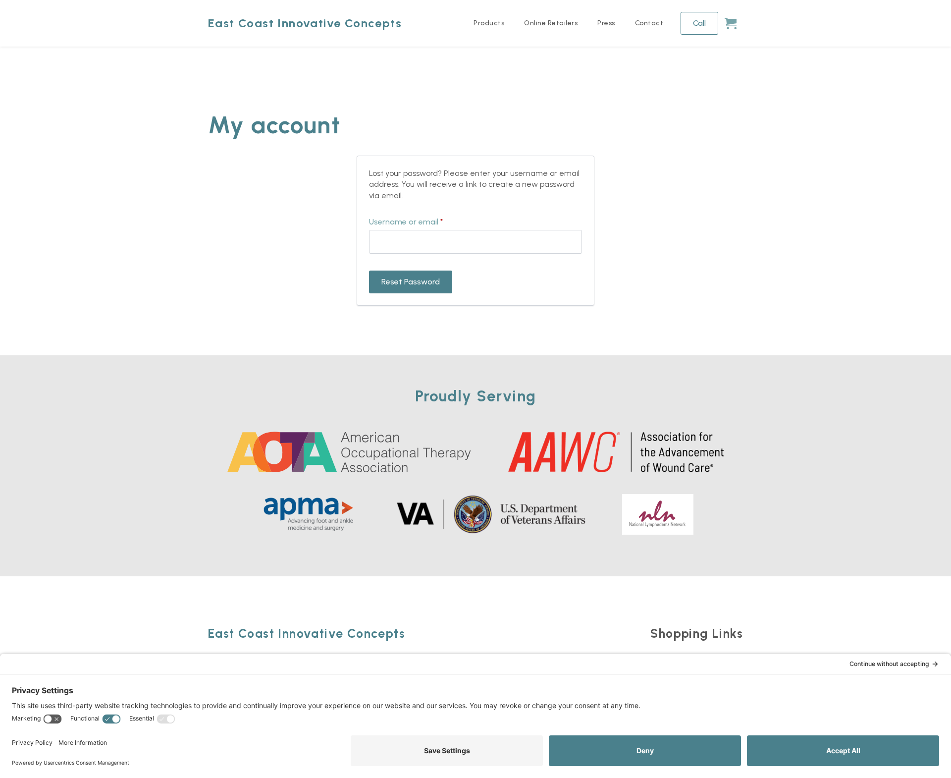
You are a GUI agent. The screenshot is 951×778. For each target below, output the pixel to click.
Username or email (422, 222)
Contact (649, 23)
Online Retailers (551, 23)
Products (489, 23)
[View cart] (730, 23)
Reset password (410, 281)
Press (606, 23)
